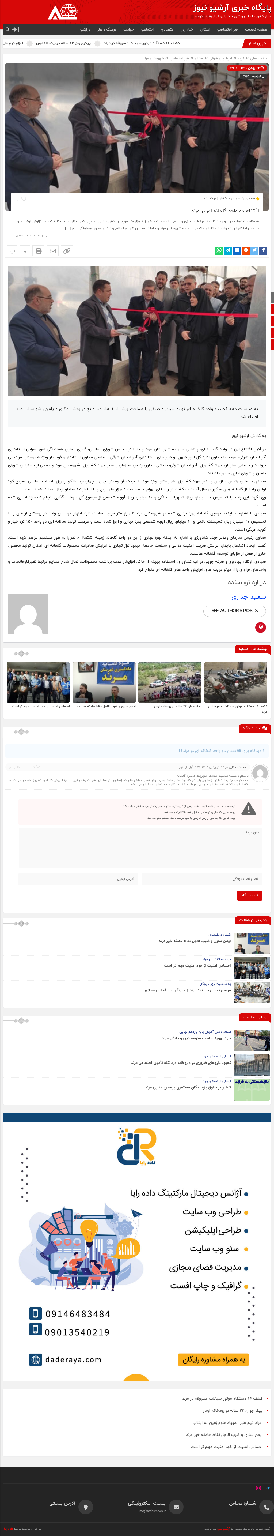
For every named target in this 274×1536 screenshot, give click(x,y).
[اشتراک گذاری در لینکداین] (237, 251)
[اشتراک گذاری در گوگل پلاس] (246, 251)
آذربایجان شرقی (220, 58)
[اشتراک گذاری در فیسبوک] (263, 251)
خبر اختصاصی (227, 29)
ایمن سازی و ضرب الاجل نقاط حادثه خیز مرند (105, 706)
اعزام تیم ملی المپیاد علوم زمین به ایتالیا (47, 43)
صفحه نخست (256, 29)
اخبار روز (187, 29)
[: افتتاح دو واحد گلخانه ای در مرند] (53, 250)
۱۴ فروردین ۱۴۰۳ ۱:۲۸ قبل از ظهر (201, 767)
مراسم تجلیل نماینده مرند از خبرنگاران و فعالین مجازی (188, 990)
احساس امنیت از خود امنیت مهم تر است (41, 706)
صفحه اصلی (258, 58)
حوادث (128, 29)
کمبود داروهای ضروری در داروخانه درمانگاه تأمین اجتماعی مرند (181, 1062)
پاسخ (12, 767)
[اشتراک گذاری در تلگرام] (228, 251)
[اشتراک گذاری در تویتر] (254, 251)
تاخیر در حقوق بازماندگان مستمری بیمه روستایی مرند (188, 1087)
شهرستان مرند (153, 58)
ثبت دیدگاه (249, 895)
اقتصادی (167, 29)
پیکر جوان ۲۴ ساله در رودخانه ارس (120, 43)
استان (205, 29)
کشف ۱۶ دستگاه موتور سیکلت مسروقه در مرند (199, 43)
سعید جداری (23, 236)
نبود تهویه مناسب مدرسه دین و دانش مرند (196, 1038)
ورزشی (85, 29)
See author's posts (235, 611)
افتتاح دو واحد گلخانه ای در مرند (225, 211)
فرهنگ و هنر (107, 29)
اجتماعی (147, 29)
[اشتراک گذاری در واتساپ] (219, 251)
